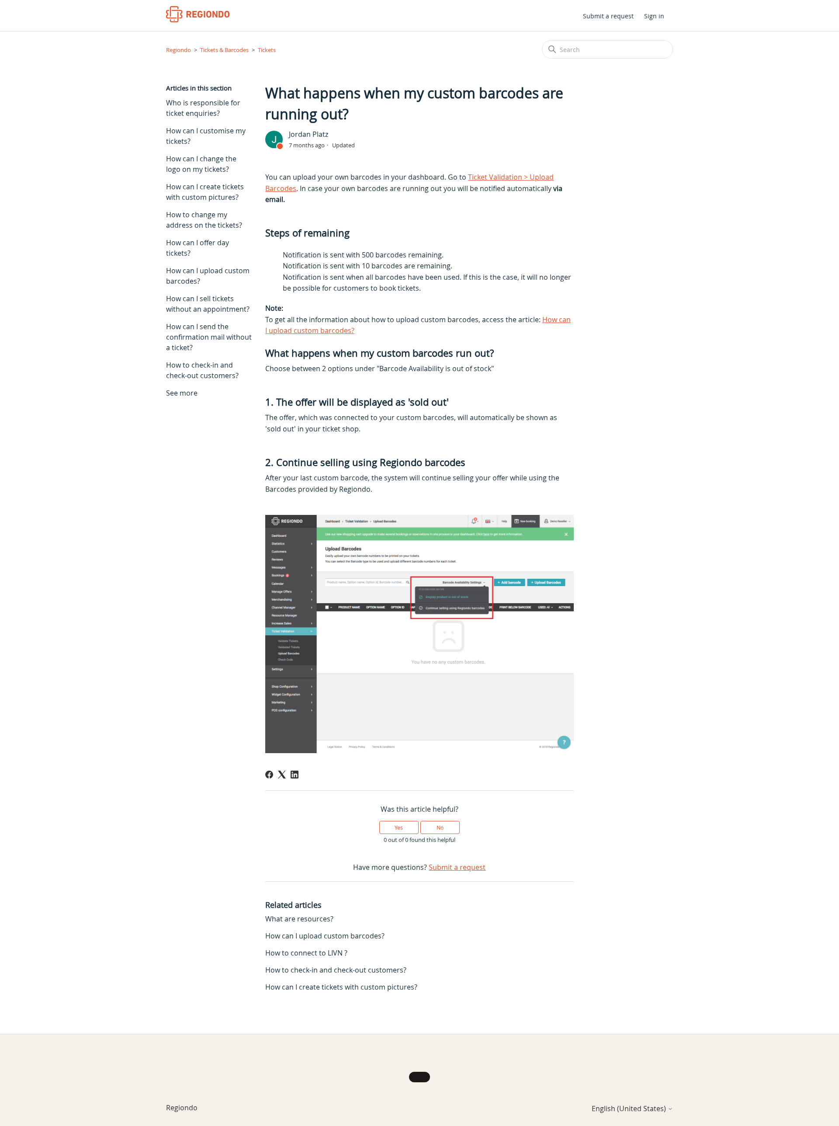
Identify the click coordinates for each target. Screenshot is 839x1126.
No (440, 827)
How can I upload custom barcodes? (208, 276)
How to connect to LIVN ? (306, 953)
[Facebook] (269, 774)
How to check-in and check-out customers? (202, 370)
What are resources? (299, 919)
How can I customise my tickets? (206, 136)
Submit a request (608, 16)
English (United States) (630, 1108)
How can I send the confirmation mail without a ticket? (209, 337)
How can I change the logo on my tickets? (201, 164)
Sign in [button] (654, 16)
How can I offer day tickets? (197, 248)
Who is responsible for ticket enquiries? (203, 108)
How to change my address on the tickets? (204, 220)
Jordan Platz (308, 134)
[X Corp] (282, 774)
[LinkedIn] (294, 774)
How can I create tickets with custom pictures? (205, 192)
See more (182, 393)
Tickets (267, 50)
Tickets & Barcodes (224, 50)
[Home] (197, 14)
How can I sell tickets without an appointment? (208, 304)
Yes (399, 827)
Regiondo (178, 50)
